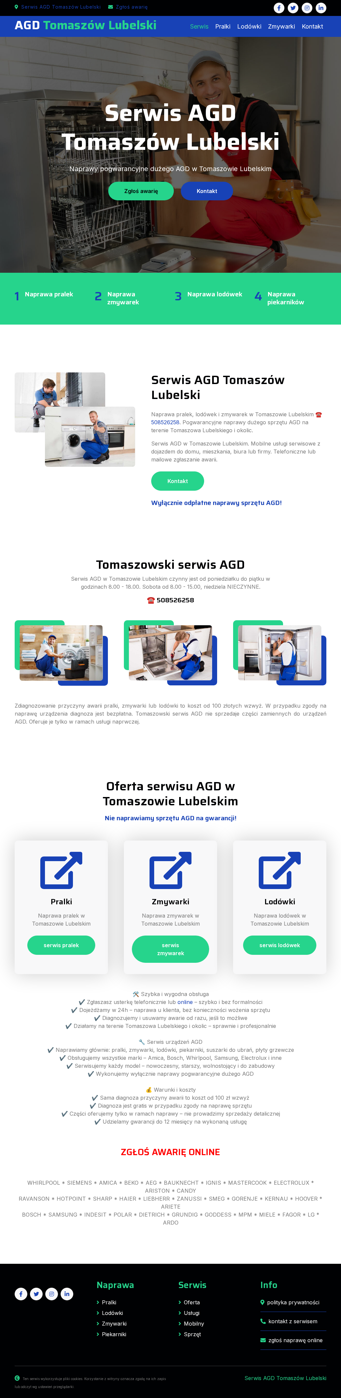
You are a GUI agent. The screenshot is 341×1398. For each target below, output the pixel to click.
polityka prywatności (293, 1302)
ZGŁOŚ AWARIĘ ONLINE (170, 1152)
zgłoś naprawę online (295, 1340)
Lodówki (249, 26)
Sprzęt (192, 1334)
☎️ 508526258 (170, 600)
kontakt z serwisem (292, 1321)
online (185, 1002)
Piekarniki (114, 1334)
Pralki (222, 26)
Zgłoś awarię (132, 7)
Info (268, 1285)
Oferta (192, 1302)
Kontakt (312, 26)
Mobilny (194, 1323)
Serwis (199, 26)
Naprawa (115, 1285)
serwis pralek (61, 945)
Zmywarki (281, 26)
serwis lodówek (279, 945)
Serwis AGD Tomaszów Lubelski (61, 7)
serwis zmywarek (170, 949)
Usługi (191, 1313)
